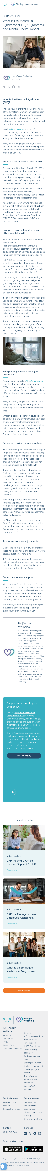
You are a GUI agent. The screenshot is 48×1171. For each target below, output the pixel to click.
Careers (27, 1033)
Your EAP (7, 1105)
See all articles (24, 990)
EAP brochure (30, 1105)
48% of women (16, 129)
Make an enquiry (24, 756)
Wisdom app (29, 1109)
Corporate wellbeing (33, 1119)
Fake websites (30, 1039)
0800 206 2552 (31, 5)
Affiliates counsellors (33, 1036)
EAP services (30, 1102)
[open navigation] (43, 5)
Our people (8, 1038)
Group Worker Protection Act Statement (30, 1079)
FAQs (5, 1042)
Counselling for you (11, 1109)
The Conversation (34, 381)
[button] (24, 781)
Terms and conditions (12, 1048)
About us (7, 1035)
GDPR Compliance (32, 1046)
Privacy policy (30, 1043)
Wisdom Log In (9, 1102)
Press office (8, 1045)
